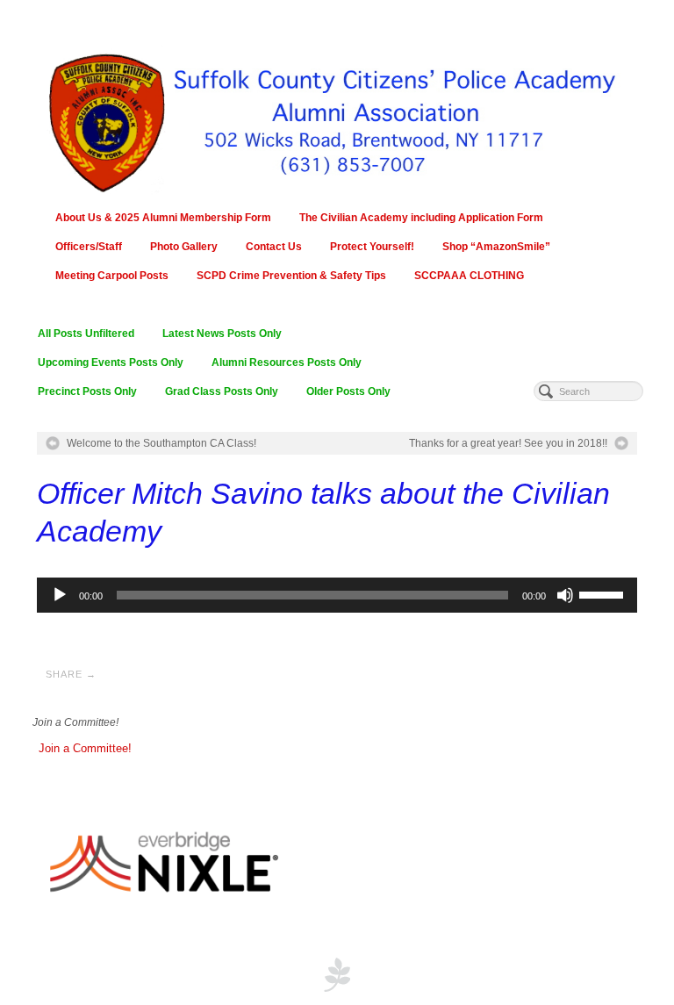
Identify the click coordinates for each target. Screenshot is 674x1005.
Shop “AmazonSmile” (496, 246)
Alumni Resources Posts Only (287, 362)
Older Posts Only (348, 391)
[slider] (603, 593)
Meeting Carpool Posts (111, 275)
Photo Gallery (184, 246)
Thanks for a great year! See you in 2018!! (508, 443)
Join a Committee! (85, 748)
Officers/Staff (88, 246)
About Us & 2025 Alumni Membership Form (163, 218)
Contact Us (274, 246)
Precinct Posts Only (87, 391)
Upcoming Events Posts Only (110, 362)
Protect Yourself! (372, 246)
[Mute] (565, 595)
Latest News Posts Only (222, 333)
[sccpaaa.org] (337, 114)
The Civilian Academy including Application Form (421, 218)
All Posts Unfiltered (86, 333)
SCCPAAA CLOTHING (469, 275)
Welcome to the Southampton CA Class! (161, 443)
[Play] (59, 595)
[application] (337, 595)
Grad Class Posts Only (221, 391)
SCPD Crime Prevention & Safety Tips (291, 275)
